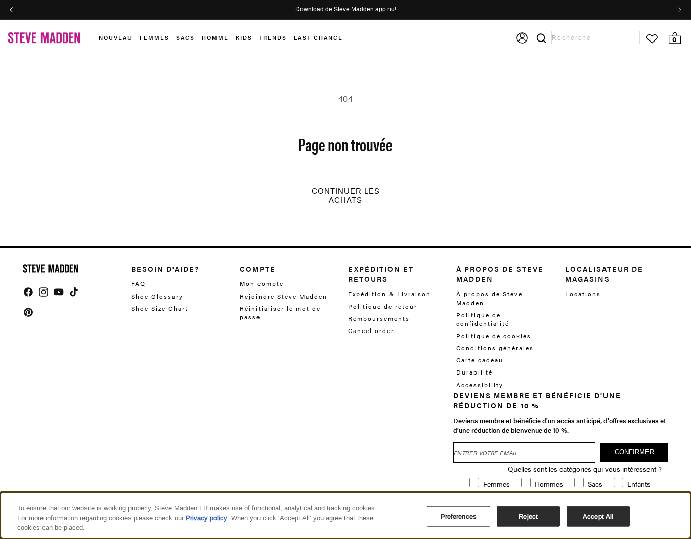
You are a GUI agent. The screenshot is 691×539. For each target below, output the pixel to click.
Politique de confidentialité (482, 319)
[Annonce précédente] (11, 9)
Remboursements (379, 318)
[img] (28, 292)
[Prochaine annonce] (680, 9)
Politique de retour (382, 306)
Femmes (154, 38)
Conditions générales (495, 347)
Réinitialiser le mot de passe (280, 312)
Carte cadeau (479, 359)
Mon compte (262, 283)
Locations (583, 293)
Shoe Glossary (157, 296)
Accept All (598, 516)
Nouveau (116, 38)
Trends (273, 38)
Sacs (185, 38)
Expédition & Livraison (389, 293)
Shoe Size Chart (159, 308)
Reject (528, 516)
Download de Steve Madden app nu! (345, 10)
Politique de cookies (493, 335)
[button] (119, 38)
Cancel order (371, 330)
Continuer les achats (346, 195)
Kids (244, 38)
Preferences (459, 516)
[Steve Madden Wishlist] (652, 39)
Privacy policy (206, 518)
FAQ (138, 283)
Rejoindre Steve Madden (283, 296)
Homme (215, 38)
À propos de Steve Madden (489, 298)
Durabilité (474, 372)
